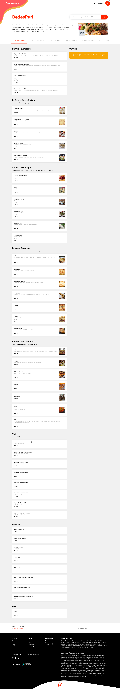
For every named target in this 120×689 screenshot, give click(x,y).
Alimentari (64, 655)
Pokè (96, 672)
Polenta (100, 672)
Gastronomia (73, 667)
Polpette (104, 672)
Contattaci (32, 644)
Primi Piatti (69, 673)
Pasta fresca (64, 672)
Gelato (79, 667)
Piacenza (80, 645)
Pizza (92, 672)
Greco (96, 667)
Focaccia (87, 665)
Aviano (63, 641)
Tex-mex (85, 675)
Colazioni (101, 657)
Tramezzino (64, 676)
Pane (75, 670)
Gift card (31, 646)
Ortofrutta (67, 670)
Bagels (74, 655)
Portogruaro (93, 645)
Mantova (76, 644)
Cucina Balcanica (88, 659)
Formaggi (93, 665)
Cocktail (96, 657)
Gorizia (95, 642)
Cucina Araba (79, 659)
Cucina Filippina (86, 660)
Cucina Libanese (85, 662)
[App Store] (16, 664)
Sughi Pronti (67, 675)
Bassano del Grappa (70, 641)
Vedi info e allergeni (18, 628)
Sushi (72, 675)
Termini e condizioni (50, 641)
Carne (69, 657)
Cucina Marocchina (95, 662)
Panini (84, 670)
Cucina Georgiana (95, 660)
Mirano (85, 644)
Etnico (72, 665)
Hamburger (102, 667)
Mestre (81, 644)
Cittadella (67, 642)
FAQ (30, 643)
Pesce (76, 672)
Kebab (77, 668)
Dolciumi (63, 665)
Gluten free (91, 667)
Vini (100, 40)
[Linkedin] (18, 658)
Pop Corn (63, 673)
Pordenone (86, 645)
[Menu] (114, 3)
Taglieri (80, 675)
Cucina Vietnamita (83, 663)
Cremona (79, 642)
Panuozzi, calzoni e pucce (93, 670)
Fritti (100, 665)
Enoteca (68, 665)
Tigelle (96, 675)
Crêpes (74, 659)
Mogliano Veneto (91, 644)
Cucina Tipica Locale (72, 663)
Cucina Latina (76, 662)
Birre (93, 655)
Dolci (105, 663)
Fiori (76, 665)
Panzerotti (102, 670)
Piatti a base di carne (88, 40)
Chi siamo (15, 641)
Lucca (72, 644)
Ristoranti (79, 673)
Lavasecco (89, 668)
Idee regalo (68, 668)
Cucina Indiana (69, 662)
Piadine (81, 672)
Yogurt (84, 676)
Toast (99, 675)
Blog (13, 644)
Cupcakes (100, 663)
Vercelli (80, 647)
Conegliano (74, 642)
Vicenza (84, 647)
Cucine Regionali (93, 663)
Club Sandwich (89, 657)
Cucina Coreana (69, 660)
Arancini (69, 655)
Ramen (74, 673)
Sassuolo (67, 647)
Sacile (98, 645)
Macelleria (95, 668)
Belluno (78, 641)
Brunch (97, 655)
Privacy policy (49, 643)
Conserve (69, 659)
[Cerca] (104, 17)
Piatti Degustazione (19, 40)
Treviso (72, 647)
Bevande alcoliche (86, 655)
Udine (75, 647)
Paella (72, 670)
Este (87, 642)
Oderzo (63, 645)
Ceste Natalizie (75, 657)
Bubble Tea (64, 657)
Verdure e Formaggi (54, 40)
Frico (97, 665)
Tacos (76, 675)
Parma (76, 645)
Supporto (31, 641)
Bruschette (102, 655)
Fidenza (90, 642)
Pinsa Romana (87, 672)
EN (95, 3)
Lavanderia (83, 668)
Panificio (80, 670)
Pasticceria (71, 672)
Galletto (68, 667)
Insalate (73, 668)
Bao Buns (78, 655)
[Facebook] (15, 658)
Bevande (108, 40)
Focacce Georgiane (71, 40)
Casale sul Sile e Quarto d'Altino (89, 641)
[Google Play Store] (27, 664)
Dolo (84, 642)
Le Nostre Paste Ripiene (37, 40)
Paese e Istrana (70, 645)
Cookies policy (49, 644)
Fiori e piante (81, 665)
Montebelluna (100, 644)
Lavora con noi (16, 643)
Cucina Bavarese (98, 659)
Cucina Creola (78, 660)
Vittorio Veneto (91, 647)
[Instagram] (13, 658)
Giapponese (85, 667)
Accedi (100, 3)
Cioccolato (82, 657)
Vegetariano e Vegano (73, 676)
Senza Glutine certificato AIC (94, 673)
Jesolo (99, 642)
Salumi (84, 673)
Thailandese (91, 675)
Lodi (69, 644)
